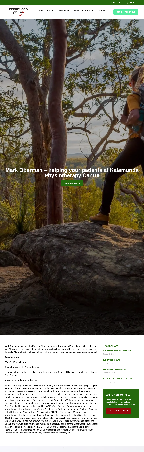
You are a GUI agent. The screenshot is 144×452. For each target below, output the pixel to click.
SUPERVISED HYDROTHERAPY (117, 351)
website (109, 402)
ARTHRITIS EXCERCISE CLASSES (118, 379)
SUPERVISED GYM (111, 360)
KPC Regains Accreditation (115, 369)
